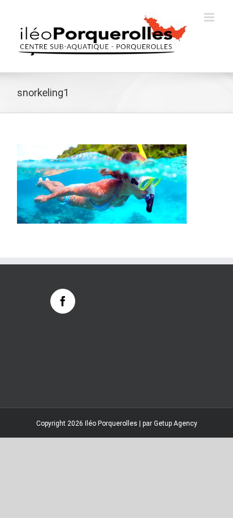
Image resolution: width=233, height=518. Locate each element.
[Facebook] (62, 301)
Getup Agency (175, 423)
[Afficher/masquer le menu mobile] (210, 17)
